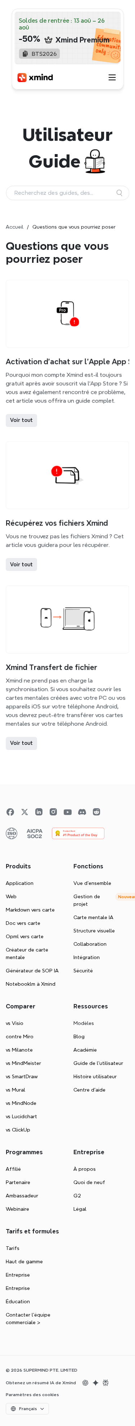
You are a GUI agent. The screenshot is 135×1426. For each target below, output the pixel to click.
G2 (77, 1195)
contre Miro (19, 1036)
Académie (85, 1049)
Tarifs (12, 1248)
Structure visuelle (94, 930)
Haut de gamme (24, 1261)
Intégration (86, 957)
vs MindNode (21, 1103)
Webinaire (17, 1208)
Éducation (18, 1301)
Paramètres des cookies (32, 1395)
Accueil (14, 226)
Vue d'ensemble (92, 883)
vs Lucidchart (21, 1116)
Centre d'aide (89, 1089)
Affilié (13, 1168)
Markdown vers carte (30, 909)
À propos (84, 1168)
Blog (79, 1036)
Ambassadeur (22, 1195)
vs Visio (14, 1023)
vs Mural (15, 1089)
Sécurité (83, 970)
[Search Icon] (67, 193)
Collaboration (90, 943)
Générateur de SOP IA (32, 970)
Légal (79, 1208)
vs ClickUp (18, 1129)
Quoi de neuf (89, 1182)
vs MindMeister (23, 1063)
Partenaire (18, 1182)
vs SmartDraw (22, 1076)
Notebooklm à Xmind (30, 983)
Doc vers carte (23, 923)
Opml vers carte (25, 936)
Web (11, 896)
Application (19, 883)
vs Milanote (19, 1049)
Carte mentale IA (93, 917)
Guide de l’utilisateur (98, 1063)
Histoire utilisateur (95, 1076)
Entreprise (18, 1274)
